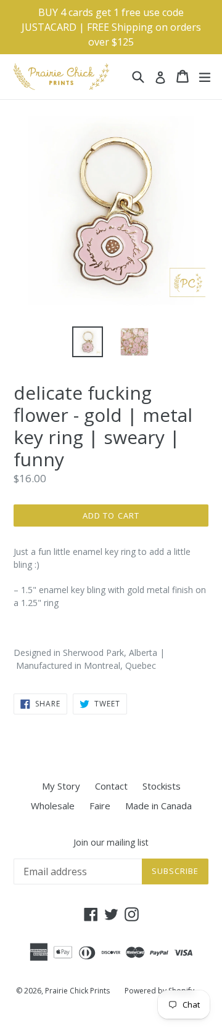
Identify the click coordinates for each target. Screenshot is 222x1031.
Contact (111, 786)
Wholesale (53, 805)
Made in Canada (158, 805)
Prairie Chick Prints (77, 990)
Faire (99, 805)
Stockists (161, 786)
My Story (61, 786)
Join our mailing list (111, 843)
